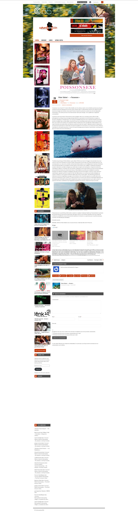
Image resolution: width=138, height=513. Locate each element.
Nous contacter (70, 2)
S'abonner (38, 369)
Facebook (56, 275)
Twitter (63, 275)
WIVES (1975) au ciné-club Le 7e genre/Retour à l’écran (41, 346)
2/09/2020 (81, 102)
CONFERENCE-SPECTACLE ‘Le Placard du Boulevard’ (41, 252)
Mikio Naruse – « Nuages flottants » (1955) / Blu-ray (42, 332)
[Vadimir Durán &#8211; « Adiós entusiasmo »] (95, 235)
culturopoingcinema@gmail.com (92, 255)
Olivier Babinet (63, 102)
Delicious (92, 275)
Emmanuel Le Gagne (64, 100)
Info (90, 2)
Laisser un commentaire (67, 105)
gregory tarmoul (38, 443)
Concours (51, 2)
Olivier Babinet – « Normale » (67, 283)
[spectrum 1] (42, 207)
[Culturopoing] (48, 33)
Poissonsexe (72, 102)
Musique (43, 40)
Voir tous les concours (86, 35)
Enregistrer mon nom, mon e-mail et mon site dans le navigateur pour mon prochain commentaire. (73, 331)
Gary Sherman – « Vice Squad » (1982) (94, 260)
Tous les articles (36, 2)
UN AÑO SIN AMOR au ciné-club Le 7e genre (41, 265)
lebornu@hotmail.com (73, 255)
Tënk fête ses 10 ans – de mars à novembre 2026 (41, 319)
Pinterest (85, 275)
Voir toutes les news (40, 350)
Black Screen (37, 432)
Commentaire (55, 299)
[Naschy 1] (42, 151)
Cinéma (37, 40)
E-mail (80, 316)
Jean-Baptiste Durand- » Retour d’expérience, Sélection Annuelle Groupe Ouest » (59, 242)
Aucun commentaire (56, 105)
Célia (35, 428)
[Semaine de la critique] (69, 10)
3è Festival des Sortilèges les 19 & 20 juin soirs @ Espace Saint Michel (42, 292)
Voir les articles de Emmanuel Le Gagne (70, 267)
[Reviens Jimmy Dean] (42, 85)
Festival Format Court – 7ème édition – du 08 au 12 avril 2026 (42, 306)
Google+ (71, 275)
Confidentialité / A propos (59, 2)
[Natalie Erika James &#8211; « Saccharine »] (78, 235)
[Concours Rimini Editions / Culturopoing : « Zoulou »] (86, 21)
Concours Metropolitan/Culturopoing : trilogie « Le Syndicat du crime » (41, 498)
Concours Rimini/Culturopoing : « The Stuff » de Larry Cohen (42, 482)
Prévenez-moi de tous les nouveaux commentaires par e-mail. (67, 333)
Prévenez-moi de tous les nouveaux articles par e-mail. (65, 334)
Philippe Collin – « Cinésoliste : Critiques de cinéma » (42, 434)
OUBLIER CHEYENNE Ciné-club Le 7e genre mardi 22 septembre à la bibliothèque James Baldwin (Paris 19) (42, 238)
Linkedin (78, 275)
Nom (53, 316)
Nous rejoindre (83, 2)
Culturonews (44, 2)
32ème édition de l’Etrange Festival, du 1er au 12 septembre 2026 (41, 224)
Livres (50, 40)
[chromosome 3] (42, 129)
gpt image (36, 491)
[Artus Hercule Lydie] (42, 172)
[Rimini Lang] (42, 185)
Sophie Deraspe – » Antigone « (60, 260)
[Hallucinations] (42, 107)
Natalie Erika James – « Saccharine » (77, 240)
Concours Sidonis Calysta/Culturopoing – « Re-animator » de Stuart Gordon (41, 439)
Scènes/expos (59, 40)
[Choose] (42, 63)
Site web (54, 323)
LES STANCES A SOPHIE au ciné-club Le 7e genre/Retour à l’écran (42, 279)
